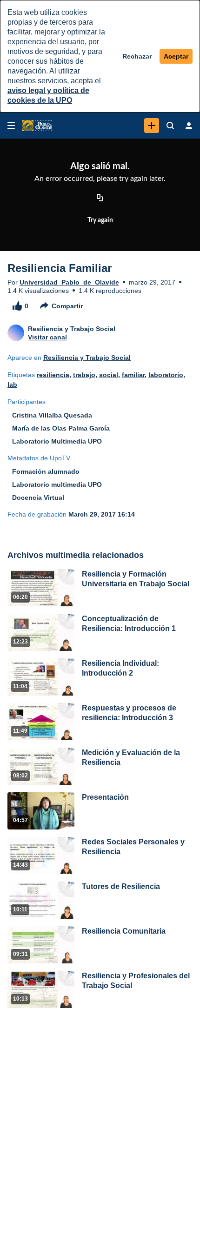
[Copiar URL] (100, 198)
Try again (100, 220)
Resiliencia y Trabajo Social (87, 357)
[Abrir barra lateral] (11, 125)
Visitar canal (47, 337)
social (108, 374)
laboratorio (165, 374)
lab (12, 384)
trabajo (84, 374)
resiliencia (53, 374)
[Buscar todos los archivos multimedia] (170, 125)
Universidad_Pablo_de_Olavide (69, 282)
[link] (151, 125)
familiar (133, 374)
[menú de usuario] (188, 125)
